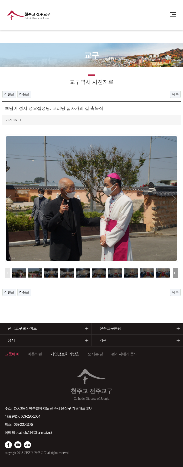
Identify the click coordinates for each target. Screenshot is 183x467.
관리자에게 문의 (124, 354)
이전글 (9, 94)
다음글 (24, 94)
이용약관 (35, 354)
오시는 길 (95, 354)
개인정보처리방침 (65, 354)
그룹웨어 (12, 354)
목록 (175, 94)
